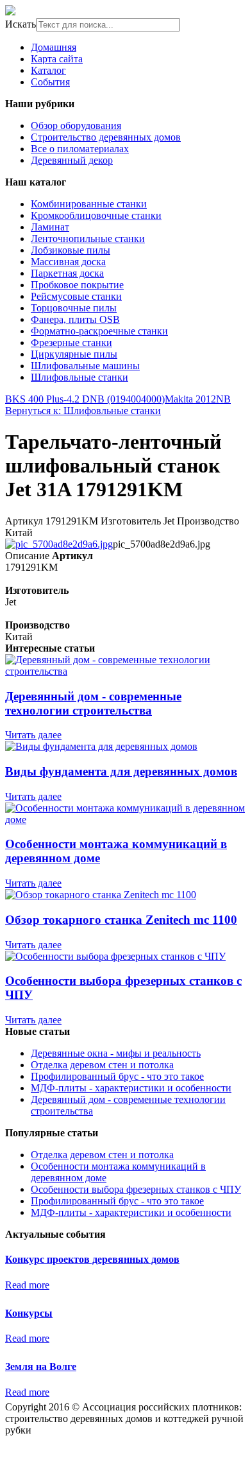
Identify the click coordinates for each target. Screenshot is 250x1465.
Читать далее (33, 734)
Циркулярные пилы (74, 354)
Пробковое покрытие (77, 284)
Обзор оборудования (76, 125)
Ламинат (50, 226)
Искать (20, 24)
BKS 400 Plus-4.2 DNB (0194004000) (85, 399)
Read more (27, 1284)
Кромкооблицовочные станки (96, 215)
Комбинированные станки (89, 203)
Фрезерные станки (71, 342)
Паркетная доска (67, 273)
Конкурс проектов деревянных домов (92, 1259)
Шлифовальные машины (85, 365)
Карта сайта (57, 58)
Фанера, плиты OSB (75, 319)
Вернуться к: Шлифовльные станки (83, 410)
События (50, 81)
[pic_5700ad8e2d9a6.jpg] (59, 544)
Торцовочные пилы (74, 307)
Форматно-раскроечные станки (99, 330)
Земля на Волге (40, 1366)
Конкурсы (29, 1313)
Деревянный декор (72, 160)
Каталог (48, 70)
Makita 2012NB (198, 399)
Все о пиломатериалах (80, 148)
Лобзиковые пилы (70, 250)
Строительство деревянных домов (106, 137)
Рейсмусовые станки (76, 296)
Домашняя (53, 47)
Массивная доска (68, 261)
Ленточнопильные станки (88, 238)
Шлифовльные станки (79, 377)
